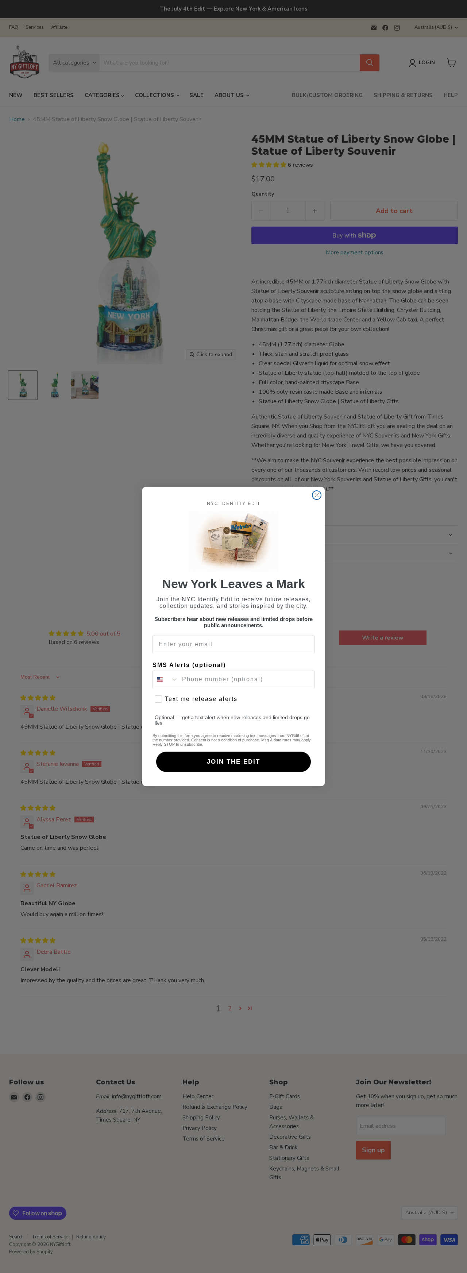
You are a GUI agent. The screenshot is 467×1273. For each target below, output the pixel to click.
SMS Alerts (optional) (189, 665)
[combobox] (165, 679)
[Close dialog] (316, 495)
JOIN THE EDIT (233, 761)
